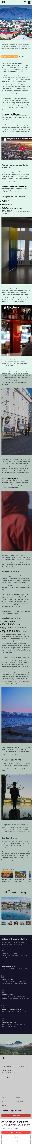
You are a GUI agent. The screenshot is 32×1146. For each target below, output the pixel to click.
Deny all (16, 1137)
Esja (2, 131)
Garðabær (17, 117)
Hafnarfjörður (5, 119)
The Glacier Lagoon (22, 561)
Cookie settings (16, 1141)
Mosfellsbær (23, 117)
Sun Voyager (23, 747)
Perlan (17, 672)
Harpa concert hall (6, 749)
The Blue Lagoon (6, 562)
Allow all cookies (16, 1132)
